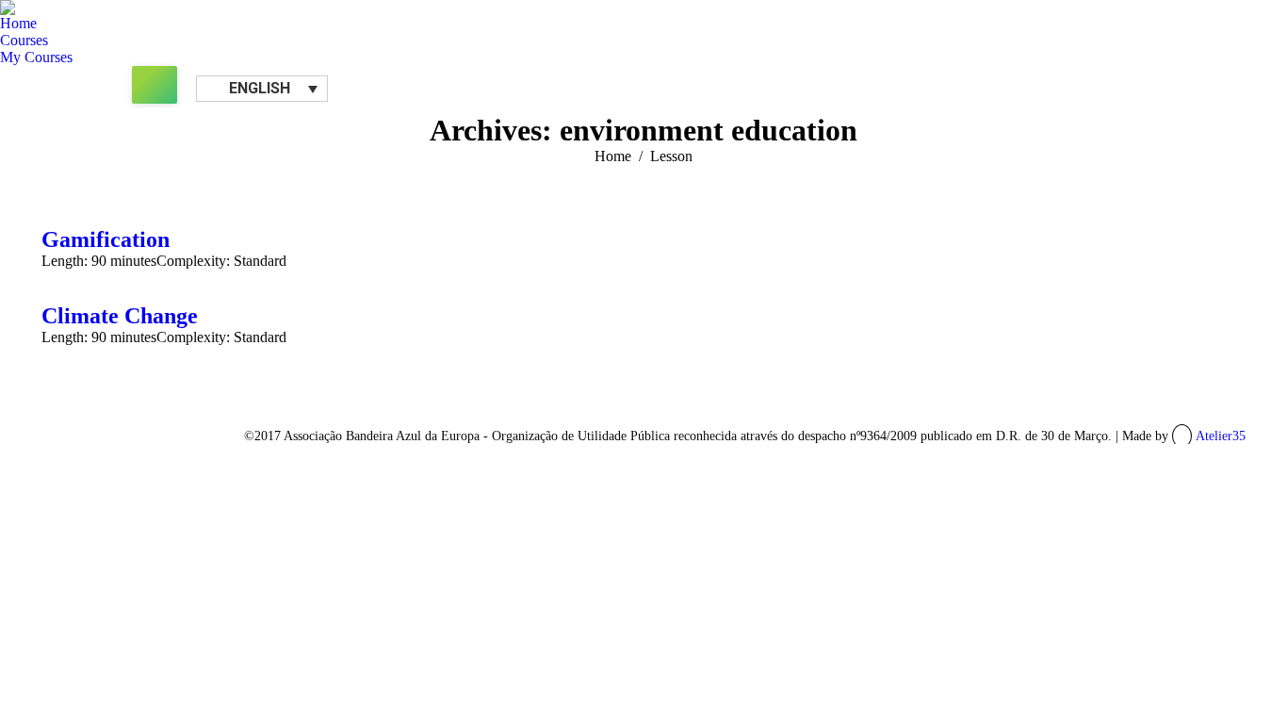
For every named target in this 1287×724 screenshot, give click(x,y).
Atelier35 (1221, 436)
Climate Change (119, 316)
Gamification (105, 239)
